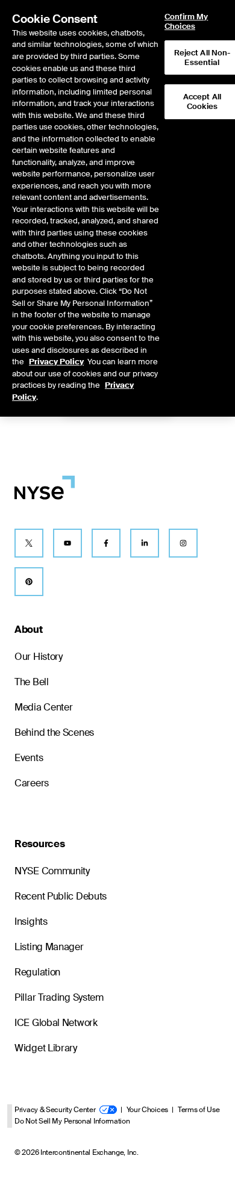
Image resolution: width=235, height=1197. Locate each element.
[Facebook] (106, 543)
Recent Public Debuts (60, 896)
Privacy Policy (56, 361)
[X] (28, 543)
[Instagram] (183, 543)
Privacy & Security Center (55, 1110)
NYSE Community (52, 871)
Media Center (43, 707)
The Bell (31, 682)
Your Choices (147, 1110)
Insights (31, 921)
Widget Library (45, 1048)
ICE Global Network (56, 1022)
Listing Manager (49, 946)
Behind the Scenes (54, 732)
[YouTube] (67, 543)
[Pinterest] (28, 581)
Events (28, 757)
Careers (31, 783)
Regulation (37, 972)
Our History (38, 656)
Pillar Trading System (59, 997)
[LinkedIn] (144, 543)
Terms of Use (198, 1110)
